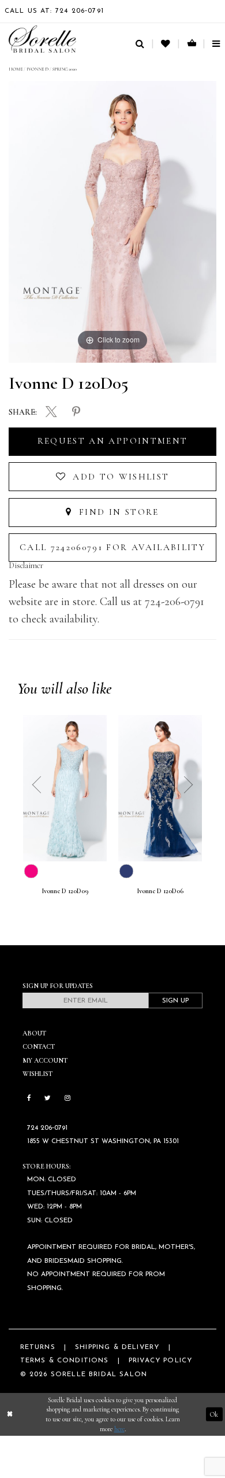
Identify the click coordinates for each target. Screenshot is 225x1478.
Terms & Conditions (64, 1360)
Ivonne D (37, 69)
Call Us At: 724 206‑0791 (54, 11)
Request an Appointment (112, 441)
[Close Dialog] (9, 1414)
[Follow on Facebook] (29, 1098)
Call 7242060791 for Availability (112, 547)
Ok (214, 1414)
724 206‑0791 (47, 1128)
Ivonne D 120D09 (65, 891)
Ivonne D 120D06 (160, 891)
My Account (45, 1060)
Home (15, 69)
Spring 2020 (64, 69)
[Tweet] (51, 413)
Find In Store (117, 512)
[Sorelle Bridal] (42, 39)
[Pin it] (76, 412)
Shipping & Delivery (117, 1347)
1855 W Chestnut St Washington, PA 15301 (103, 1141)
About (34, 1033)
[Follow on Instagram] (67, 1098)
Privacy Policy (160, 1360)
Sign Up (175, 1000)
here (119, 1429)
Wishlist (37, 1074)
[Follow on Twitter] (47, 1098)
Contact (38, 1046)
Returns (37, 1347)
